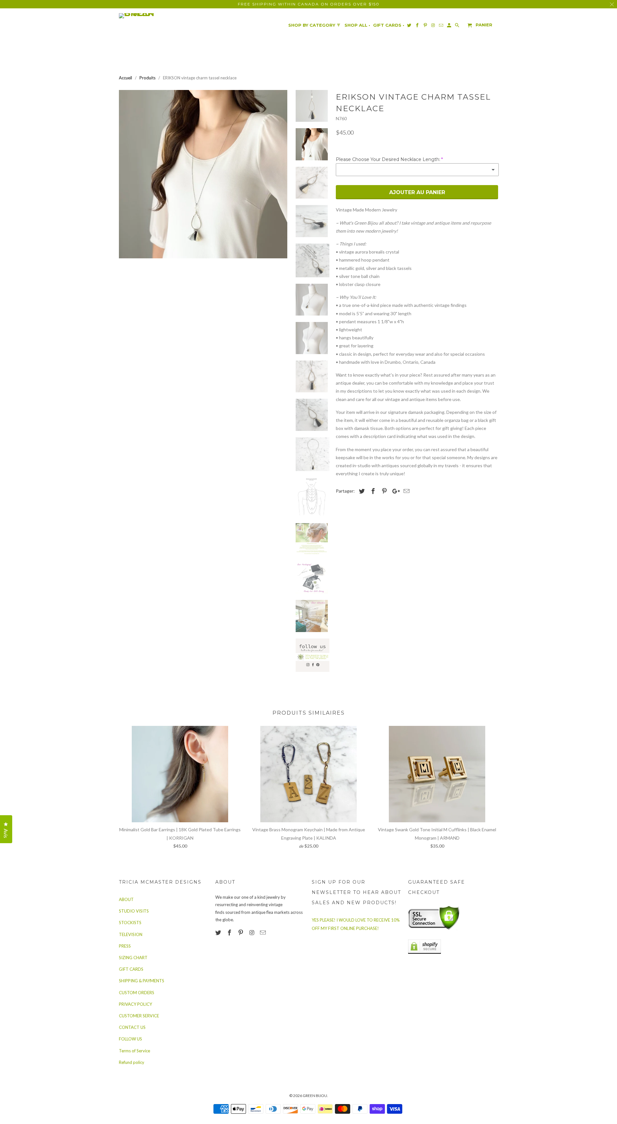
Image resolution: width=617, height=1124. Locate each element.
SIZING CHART (133, 957)
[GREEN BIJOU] (149, 15)
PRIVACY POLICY (135, 1004)
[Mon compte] (449, 26)
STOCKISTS (130, 922)
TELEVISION (130, 934)
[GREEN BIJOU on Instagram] (252, 932)
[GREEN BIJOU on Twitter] (218, 932)
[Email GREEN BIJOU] (263, 932)
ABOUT (126, 899)
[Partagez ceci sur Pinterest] (383, 491)
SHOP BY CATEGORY (314, 24)
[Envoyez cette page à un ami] (405, 491)
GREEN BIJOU (315, 1095)
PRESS (125, 946)
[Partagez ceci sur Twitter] (361, 491)
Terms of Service (134, 1050)
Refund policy (131, 1062)
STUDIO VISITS (134, 911)
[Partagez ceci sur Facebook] (372, 491)
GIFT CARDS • (388, 25)
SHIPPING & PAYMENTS (141, 980)
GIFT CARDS (131, 969)
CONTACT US (132, 1027)
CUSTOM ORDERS (136, 992)
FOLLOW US (130, 1038)
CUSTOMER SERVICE (139, 1015)
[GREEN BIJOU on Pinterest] (241, 932)
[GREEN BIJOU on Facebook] (230, 932)
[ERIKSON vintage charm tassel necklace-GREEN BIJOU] (203, 174)
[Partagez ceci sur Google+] (394, 491)
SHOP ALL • (357, 25)
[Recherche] (457, 26)
